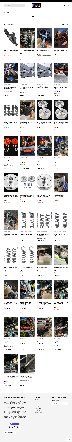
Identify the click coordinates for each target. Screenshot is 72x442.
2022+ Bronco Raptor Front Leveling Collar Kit (44, 159)
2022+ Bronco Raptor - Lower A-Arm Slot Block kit (10, 123)
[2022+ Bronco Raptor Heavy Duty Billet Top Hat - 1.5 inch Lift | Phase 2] (27, 182)
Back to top (36, 391)
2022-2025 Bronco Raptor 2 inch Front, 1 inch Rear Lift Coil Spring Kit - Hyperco (11, 269)
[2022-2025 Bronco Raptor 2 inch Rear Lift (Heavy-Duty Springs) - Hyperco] (27, 255)
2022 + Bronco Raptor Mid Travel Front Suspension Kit (43, 51)
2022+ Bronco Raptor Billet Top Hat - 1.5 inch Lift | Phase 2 (61, 123)
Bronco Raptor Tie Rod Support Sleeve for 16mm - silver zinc (26, 377)
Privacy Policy (38, 410)
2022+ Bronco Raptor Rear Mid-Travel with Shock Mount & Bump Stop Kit (10, 234)
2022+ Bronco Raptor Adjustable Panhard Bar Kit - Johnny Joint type (27, 123)
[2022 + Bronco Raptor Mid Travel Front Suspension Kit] (44, 38)
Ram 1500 (11, 10)
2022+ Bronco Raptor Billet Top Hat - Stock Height (11, 159)
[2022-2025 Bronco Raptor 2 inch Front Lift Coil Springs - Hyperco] (61, 220)
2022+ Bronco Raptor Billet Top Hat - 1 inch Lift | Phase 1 (44, 123)
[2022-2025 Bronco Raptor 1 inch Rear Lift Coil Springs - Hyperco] (27, 220)
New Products (43, 10)
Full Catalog (36, 10)
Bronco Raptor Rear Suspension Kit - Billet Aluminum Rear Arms (11, 377)
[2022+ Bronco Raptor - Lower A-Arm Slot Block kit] (11, 110)
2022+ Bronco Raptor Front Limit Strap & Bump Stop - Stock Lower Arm (60, 160)
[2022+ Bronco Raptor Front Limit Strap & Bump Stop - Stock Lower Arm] (61, 146)
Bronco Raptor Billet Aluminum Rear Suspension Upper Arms (11, 340)
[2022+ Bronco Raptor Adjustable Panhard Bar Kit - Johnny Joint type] (27, 110)
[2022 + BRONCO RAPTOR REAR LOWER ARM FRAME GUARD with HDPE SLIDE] (61, 38)
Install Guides (61, 10)
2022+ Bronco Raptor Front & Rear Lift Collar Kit (27, 159)
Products (7, 12)
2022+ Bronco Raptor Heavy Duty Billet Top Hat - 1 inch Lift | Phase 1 (11, 196)
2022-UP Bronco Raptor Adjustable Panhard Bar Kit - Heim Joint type (44, 268)
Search (36, 399)
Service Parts (49, 10)
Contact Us (37, 414)
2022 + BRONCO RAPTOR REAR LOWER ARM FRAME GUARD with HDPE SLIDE (60, 52)
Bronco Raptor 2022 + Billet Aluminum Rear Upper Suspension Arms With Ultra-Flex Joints (44, 303)
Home (4, 12)
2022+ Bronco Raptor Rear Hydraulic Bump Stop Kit (59, 196)
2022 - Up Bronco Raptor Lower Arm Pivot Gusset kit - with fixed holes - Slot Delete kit (27, 87)
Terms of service (38, 404)
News (66, 10)
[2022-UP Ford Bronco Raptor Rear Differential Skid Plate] (61, 255)
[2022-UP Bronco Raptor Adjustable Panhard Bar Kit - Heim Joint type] (44, 255)
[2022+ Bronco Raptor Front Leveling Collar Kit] (44, 146)
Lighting (23, 10)
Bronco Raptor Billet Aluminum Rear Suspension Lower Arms (61, 303)
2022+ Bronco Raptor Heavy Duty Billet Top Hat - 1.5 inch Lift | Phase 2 (27, 196)
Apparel (55, 10)
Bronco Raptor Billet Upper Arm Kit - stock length (61, 340)
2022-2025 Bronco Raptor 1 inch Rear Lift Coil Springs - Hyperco (26, 233)
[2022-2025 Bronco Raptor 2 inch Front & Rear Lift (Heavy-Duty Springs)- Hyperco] (44, 220)
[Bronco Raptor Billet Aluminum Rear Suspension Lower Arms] (61, 289)
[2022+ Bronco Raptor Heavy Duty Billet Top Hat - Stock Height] (44, 182)
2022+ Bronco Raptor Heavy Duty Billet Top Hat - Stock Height (43, 196)
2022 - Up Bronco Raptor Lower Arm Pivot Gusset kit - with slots (44, 86)
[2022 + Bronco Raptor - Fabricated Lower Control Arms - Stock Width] (11, 38)
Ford (6, 10)
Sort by (5, 24)
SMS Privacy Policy (39, 412)
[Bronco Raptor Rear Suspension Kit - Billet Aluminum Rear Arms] (11, 363)
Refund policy (38, 406)
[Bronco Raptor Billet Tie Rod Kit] (44, 327)
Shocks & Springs (29, 10)
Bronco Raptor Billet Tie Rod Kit (43, 339)
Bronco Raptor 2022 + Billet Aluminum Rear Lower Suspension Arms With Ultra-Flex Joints (10, 303)
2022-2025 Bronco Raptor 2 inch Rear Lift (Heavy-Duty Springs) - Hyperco (26, 269)
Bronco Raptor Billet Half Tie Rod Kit (27, 339)
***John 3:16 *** (15, 420)
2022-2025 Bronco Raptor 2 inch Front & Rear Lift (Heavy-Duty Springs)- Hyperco (43, 234)
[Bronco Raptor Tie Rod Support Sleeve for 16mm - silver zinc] (27, 363)
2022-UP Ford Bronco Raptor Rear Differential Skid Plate (61, 268)
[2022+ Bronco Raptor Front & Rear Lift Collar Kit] (27, 146)
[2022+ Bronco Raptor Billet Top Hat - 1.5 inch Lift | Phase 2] (61, 110)
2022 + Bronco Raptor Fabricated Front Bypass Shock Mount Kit (27, 51)
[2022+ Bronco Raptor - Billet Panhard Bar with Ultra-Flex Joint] (61, 73)
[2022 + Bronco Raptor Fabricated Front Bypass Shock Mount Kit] (27, 38)
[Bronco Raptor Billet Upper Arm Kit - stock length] (61, 327)
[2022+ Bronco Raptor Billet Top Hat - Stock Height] (11, 146)
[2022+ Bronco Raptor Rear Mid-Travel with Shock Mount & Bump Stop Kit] (11, 220)
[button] (67, 5)
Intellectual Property (39, 417)
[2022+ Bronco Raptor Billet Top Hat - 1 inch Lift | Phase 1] (44, 110)
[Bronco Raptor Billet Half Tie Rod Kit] (27, 327)
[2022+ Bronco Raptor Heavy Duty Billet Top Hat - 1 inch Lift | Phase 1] (11, 182)
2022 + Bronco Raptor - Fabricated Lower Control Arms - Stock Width (11, 51)
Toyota (17, 10)
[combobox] (14, 5)
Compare (63, 24)
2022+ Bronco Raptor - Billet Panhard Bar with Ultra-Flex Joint (60, 86)
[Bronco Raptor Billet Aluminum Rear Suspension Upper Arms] (11, 327)
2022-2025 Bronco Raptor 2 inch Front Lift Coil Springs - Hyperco (60, 233)
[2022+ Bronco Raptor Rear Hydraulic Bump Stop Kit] (61, 182)
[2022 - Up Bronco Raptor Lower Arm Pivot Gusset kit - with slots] (44, 73)
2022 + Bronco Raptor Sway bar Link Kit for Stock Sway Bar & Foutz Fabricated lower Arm (11, 87)
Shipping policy (38, 408)
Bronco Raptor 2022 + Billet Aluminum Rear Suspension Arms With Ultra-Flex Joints (27, 303)
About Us (37, 401)
